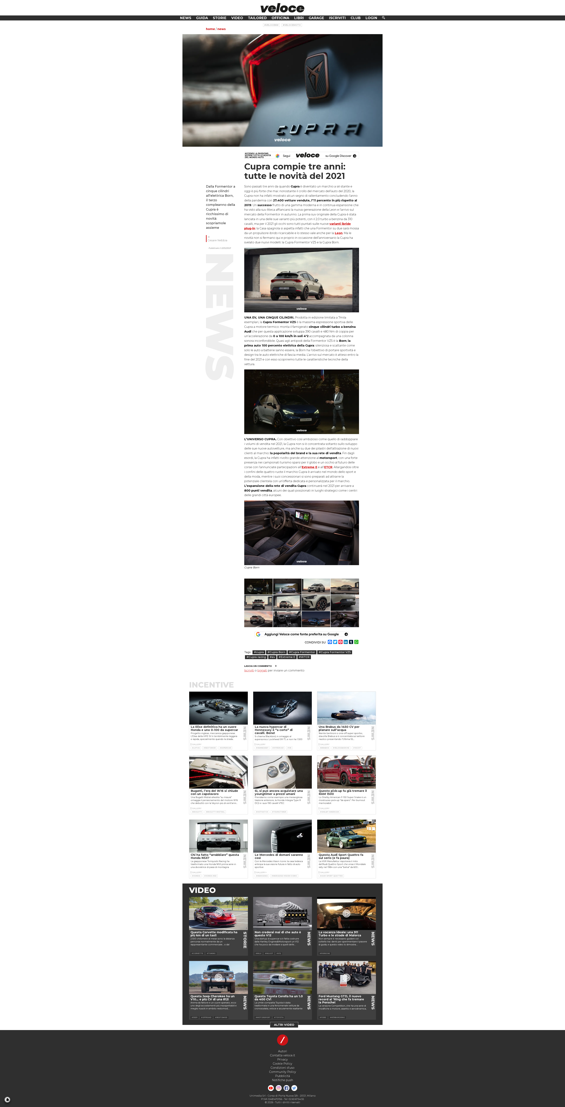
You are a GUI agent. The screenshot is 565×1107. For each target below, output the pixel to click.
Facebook (286, 1088)
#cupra (259, 652)
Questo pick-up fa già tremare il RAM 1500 (343, 792)
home (210, 29)
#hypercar (278, 748)
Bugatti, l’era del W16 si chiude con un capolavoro (214, 792)
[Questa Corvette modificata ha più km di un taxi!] (218, 913)
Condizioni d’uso (282, 1067)
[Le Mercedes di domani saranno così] (282, 836)
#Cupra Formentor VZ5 (335, 652)
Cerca (383, 17)
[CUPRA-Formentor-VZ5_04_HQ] (345, 587)
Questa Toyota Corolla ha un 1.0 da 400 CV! (279, 997)
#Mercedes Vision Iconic (284, 876)
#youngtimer (279, 812)
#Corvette (197, 953)
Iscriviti (337, 18)
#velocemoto (292, 25)
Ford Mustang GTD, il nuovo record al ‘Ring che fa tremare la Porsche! (341, 999)
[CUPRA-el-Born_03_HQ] (345, 619)
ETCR (328, 467)
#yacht (357, 748)
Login (371, 18)
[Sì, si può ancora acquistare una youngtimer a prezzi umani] (282, 772)
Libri (299, 18)
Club (356, 18)
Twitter (294, 1088)
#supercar (225, 748)
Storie (219, 18)
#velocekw (271, 25)
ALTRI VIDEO (284, 1025)
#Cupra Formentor (302, 652)
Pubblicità (282, 1076)
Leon (339, 233)
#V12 (278, 953)
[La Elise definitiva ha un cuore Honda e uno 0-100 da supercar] (218, 708)
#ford (323, 1017)
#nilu (258, 953)
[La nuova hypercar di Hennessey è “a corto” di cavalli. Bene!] (282, 708)
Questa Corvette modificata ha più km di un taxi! (214, 933)
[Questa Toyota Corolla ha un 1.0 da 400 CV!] (282, 977)
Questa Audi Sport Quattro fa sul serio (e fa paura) (341, 856)
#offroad (206, 1017)
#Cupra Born (276, 652)
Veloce (282, 8)
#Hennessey (262, 748)
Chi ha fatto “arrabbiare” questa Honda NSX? (215, 856)
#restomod (209, 748)
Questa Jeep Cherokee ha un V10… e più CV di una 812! (213, 997)
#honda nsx (210, 876)
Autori (282, 1051)
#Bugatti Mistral (215, 812)
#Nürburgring (337, 1017)
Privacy (282, 1059)
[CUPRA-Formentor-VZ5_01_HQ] (316, 587)
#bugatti (197, 812)
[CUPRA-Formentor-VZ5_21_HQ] (287, 619)
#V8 (289, 748)
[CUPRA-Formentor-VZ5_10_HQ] (345, 603)
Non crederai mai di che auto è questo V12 (278, 933)
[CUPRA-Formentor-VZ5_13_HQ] (258, 619)
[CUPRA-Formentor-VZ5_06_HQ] (287, 603)
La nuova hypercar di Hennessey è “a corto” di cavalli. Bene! (274, 730)
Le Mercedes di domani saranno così (279, 856)
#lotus (196, 748)
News (185, 18)
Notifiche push (282, 1080)
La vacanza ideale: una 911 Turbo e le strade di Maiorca (340, 933)
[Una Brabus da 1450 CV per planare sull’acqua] (346, 708)
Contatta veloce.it (282, 1055)
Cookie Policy (282, 1063)
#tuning (211, 953)
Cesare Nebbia (217, 240)
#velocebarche (341, 748)
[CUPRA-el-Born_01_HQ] (316, 619)
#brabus (324, 748)
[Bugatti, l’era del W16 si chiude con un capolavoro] (218, 772)
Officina (280, 18)
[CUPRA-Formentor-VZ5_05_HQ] (258, 603)
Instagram (279, 1088)
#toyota (279, 1017)
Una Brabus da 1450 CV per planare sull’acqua (339, 728)
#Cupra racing (256, 657)
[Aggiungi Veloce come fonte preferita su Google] (302, 634)
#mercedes (262, 876)
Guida (202, 18)
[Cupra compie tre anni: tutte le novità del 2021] (282, 90)
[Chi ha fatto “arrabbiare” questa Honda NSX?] (218, 836)
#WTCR (304, 657)
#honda (196, 876)
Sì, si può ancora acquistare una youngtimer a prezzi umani (279, 792)
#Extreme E (287, 657)
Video (237, 18)
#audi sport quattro (331, 876)
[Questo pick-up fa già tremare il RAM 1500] (346, 772)
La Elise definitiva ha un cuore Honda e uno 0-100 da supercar (214, 728)
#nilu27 (269, 953)
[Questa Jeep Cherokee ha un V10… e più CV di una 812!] (218, 977)
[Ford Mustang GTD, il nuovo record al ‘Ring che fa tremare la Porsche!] (346, 977)
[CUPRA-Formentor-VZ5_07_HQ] (316, 603)
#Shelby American (329, 812)
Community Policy (282, 1072)
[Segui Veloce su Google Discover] (301, 155)
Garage (316, 18)
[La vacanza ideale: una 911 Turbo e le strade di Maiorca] (346, 913)
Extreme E (309, 467)
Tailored (257, 18)
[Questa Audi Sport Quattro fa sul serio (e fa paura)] (346, 836)
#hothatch (262, 812)
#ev (272, 657)
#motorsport (263, 1017)
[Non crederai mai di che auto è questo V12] (282, 913)
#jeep (194, 1017)
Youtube (271, 1088)
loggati (262, 670)
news (221, 29)
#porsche (325, 953)
